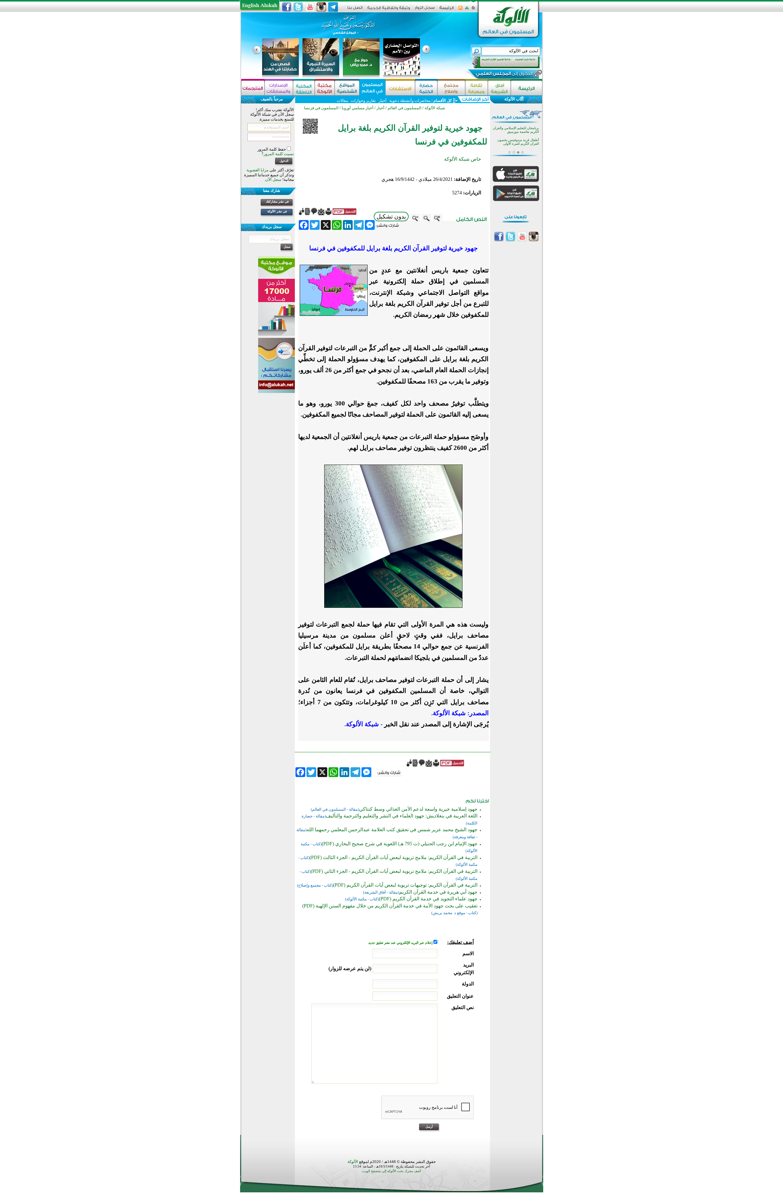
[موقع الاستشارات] (400, 87)
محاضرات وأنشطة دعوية (409, 100)
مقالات (342, 100)
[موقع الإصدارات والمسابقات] (279, 87)
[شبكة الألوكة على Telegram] (333, 7)
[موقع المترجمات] (253, 87)
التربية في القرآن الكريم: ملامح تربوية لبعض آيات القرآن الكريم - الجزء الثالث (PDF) (393, 857)
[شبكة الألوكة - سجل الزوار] (425, 9)
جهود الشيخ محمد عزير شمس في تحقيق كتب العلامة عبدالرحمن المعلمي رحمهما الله (391, 829)
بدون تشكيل (391, 216)
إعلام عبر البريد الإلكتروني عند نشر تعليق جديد (400, 942)
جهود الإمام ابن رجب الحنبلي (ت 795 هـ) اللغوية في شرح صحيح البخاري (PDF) (399, 843)
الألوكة (352, 1161)
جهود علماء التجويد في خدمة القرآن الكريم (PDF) (428, 898)
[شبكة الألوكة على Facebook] (286, 7)
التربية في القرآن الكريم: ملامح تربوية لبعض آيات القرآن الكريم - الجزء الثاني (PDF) (394, 871)
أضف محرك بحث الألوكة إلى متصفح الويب (391, 1171)
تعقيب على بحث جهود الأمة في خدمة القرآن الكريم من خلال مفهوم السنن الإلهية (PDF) (389, 905)
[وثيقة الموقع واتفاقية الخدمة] (388, 10)
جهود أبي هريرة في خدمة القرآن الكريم (438, 892)
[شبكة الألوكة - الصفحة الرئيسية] (446, 10)
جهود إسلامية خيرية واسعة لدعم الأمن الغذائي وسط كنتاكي (418, 809)
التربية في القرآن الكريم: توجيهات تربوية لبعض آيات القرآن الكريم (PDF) (405, 885)
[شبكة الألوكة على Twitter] (298, 7)
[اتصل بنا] (355, 9)
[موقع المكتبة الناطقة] (304, 87)
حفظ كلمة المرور (272, 149)
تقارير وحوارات (363, 100)
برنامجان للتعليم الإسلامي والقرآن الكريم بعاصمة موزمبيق (516, 129)
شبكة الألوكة (435, 108)
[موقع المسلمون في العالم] (372, 87)
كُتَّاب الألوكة (514, 99)
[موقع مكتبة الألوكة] (325, 87)
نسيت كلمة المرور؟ (278, 153)
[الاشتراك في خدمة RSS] (460, 9)
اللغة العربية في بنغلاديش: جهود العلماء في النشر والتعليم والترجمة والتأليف (401, 815)
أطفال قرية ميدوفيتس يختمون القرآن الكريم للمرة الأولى (518, 141)
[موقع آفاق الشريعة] (499, 87)
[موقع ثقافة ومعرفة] (476, 87)
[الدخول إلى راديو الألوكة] (500, 62)
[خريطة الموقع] (467, 9)
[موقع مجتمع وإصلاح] (451, 87)
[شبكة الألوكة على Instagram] (321, 7)
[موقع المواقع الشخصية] (347, 87)
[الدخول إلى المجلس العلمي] (503, 74)
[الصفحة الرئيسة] (473, 9)
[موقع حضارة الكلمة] (426, 87)
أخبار (383, 100)
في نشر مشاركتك (277, 201)
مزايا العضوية (258, 170)
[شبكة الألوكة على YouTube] (310, 7)
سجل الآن (273, 179)
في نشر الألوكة (277, 211)
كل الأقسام (442, 100)
